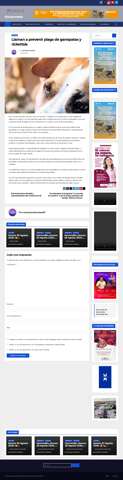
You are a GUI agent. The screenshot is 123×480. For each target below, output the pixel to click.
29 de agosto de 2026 (46, 449)
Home (107, 476)
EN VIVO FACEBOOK (88, 24)
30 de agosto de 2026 (18, 449)
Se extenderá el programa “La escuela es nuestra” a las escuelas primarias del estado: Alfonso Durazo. (65, 195)
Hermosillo (40, 232)
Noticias (14, 35)
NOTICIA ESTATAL (33, 24)
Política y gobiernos (66, 24)
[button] (113, 24)
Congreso (48, 24)
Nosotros (17, 24)
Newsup (31, 476)
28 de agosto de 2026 (74, 449)
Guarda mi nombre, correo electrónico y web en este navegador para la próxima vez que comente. (45, 339)
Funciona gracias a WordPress (14, 476)
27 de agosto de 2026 (103, 449)
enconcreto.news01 (28, 50)
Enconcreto (14, 17)
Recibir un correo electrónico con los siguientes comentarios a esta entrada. (37, 345)
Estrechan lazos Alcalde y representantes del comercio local (26, 194)
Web (8, 328)
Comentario (12, 264)
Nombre (10, 304)
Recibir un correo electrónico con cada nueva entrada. (29, 350)
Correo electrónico (14, 316)
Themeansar (40, 476)
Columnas (104, 24)
